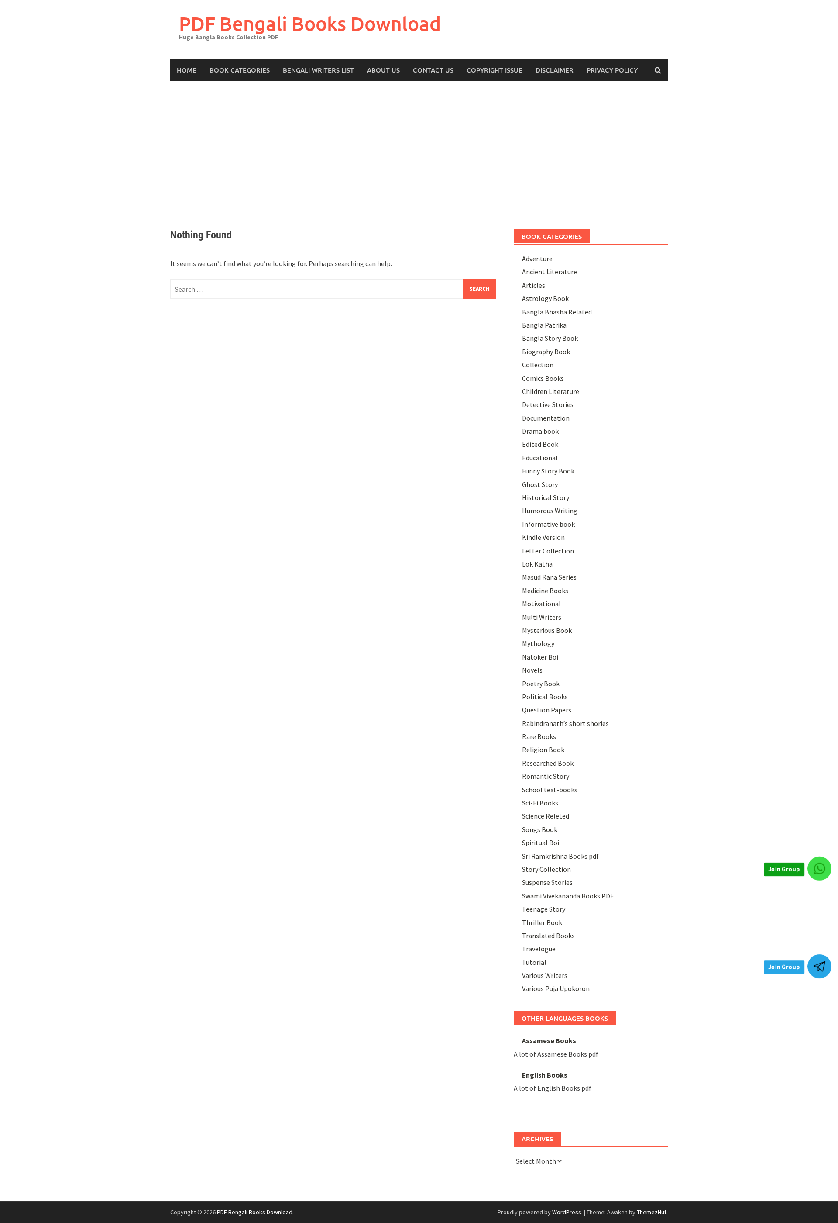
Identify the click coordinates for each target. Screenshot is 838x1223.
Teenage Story (543, 909)
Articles (533, 285)
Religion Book (543, 749)
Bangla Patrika (544, 325)
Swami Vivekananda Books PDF (568, 895)
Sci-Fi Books (540, 802)
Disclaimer (555, 70)
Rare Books (539, 736)
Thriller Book (542, 922)
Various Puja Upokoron (556, 988)
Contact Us (433, 70)
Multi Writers (541, 617)
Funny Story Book (548, 470)
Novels (532, 670)
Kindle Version (543, 537)
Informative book (548, 524)
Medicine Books (545, 590)
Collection (537, 364)
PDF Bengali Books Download (310, 23)
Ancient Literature (549, 271)
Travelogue (539, 948)
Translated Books (548, 935)
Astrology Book (545, 298)
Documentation (546, 418)
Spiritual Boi (540, 842)
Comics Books (543, 378)
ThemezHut (651, 1212)
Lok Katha (537, 564)
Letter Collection (548, 550)
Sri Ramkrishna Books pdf (560, 856)
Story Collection (546, 869)
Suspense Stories (547, 882)
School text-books (549, 789)
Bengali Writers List (318, 70)
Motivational (541, 603)
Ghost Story (540, 484)
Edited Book (540, 444)
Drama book (540, 431)
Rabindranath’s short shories (565, 723)
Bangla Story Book (550, 338)
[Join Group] (819, 869)
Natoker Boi (540, 657)
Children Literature (550, 391)
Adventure (537, 258)
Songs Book (539, 829)
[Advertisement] (419, 146)
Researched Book (548, 763)
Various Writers (544, 975)
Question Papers (546, 709)
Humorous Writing (549, 510)
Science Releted (545, 816)
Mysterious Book (547, 630)
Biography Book (546, 351)
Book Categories (240, 70)
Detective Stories (548, 404)
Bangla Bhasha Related (557, 311)
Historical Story (545, 497)
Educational (540, 457)
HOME (186, 70)
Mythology (538, 643)
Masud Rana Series (549, 577)
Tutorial (534, 962)
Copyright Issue (494, 70)
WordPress (566, 1212)
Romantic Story (545, 776)
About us (383, 70)
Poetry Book (541, 683)
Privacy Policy (612, 70)
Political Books (545, 696)
